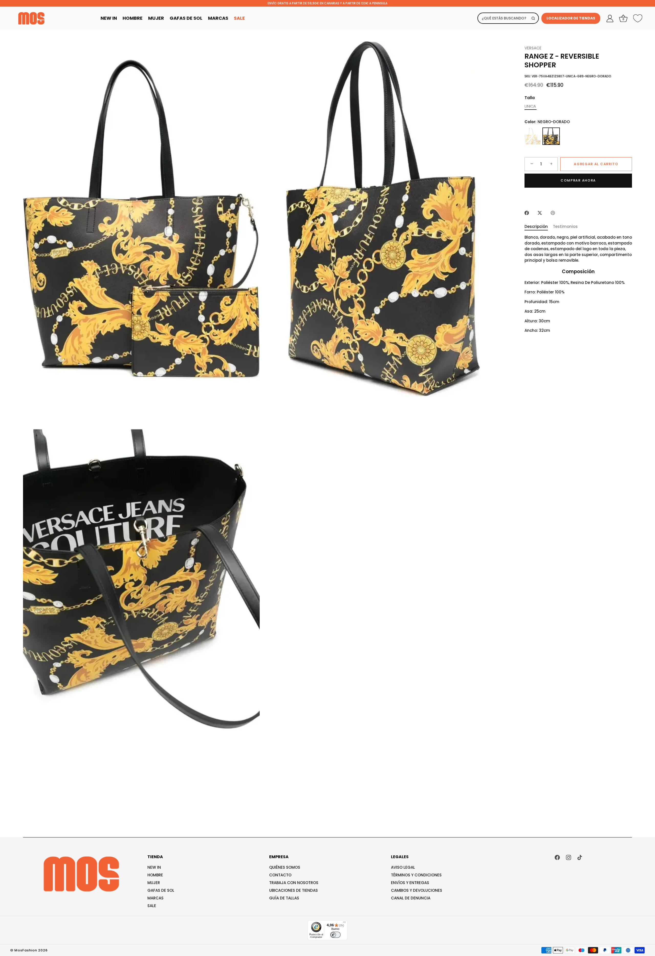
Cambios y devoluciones (416, 890)
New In (109, 18)
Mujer (156, 18)
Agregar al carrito (596, 164)
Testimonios (565, 226)
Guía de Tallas (284, 898)
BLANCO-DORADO (533, 136)
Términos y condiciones (416, 875)
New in (154, 867)
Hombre (133, 18)
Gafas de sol (160, 890)
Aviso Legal (403, 867)
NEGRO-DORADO (551, 136)
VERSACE (533, 48)
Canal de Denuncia (410, 898)
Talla (530, 97)
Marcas (218, 18)
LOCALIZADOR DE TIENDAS (571, 18)
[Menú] (344, 923)
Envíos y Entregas (410, 882)
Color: (547, 122)
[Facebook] (557, 857)
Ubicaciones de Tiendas (293, 890)
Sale (239, 18)
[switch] (335, 935)
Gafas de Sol (186, 18)
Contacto (280, 875)
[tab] (539, 227)
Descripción (536, 226)
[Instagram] (568, 857)
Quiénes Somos (284, 867)
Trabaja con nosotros (293, 882)
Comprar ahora (578, 180)
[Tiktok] (579, 857)
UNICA (530, 106)
